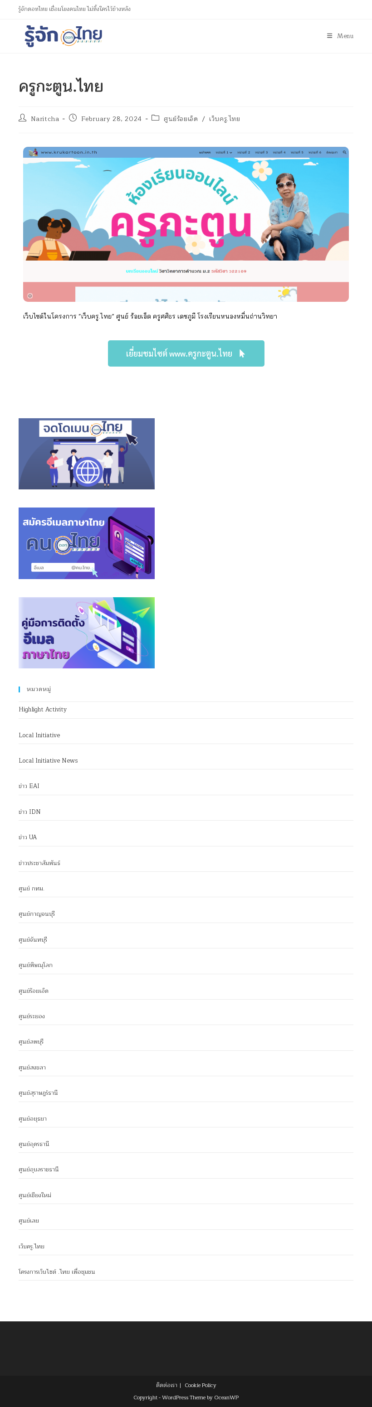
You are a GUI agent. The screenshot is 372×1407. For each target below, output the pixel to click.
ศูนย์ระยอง (32, 1016)
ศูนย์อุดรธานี (34, 1144)
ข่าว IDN (30, 812)
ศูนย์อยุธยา (33, 1119)
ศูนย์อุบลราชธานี (39, 1170)
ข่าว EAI (29, 786)
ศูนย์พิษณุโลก (36, 965)
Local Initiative (39, 735)
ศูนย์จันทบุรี (33, 940)
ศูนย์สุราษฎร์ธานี (38, 1093)
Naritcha (45, 119)
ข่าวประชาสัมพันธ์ (39, 863)
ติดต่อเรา (166, 1385)
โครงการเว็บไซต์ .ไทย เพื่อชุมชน (57, 1272)
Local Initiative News (48, 761)
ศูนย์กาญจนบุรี (37, 914)
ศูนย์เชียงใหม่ (35, 1195)
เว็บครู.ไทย (224, 119)
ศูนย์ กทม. (31, 889)
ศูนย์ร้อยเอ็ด (181, 119)
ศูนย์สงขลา (32, 1068)
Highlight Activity (43, 710)
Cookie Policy (200, 1385)
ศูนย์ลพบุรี (31, 1042)
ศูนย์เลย (29, 1221)
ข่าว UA (28, 837)
